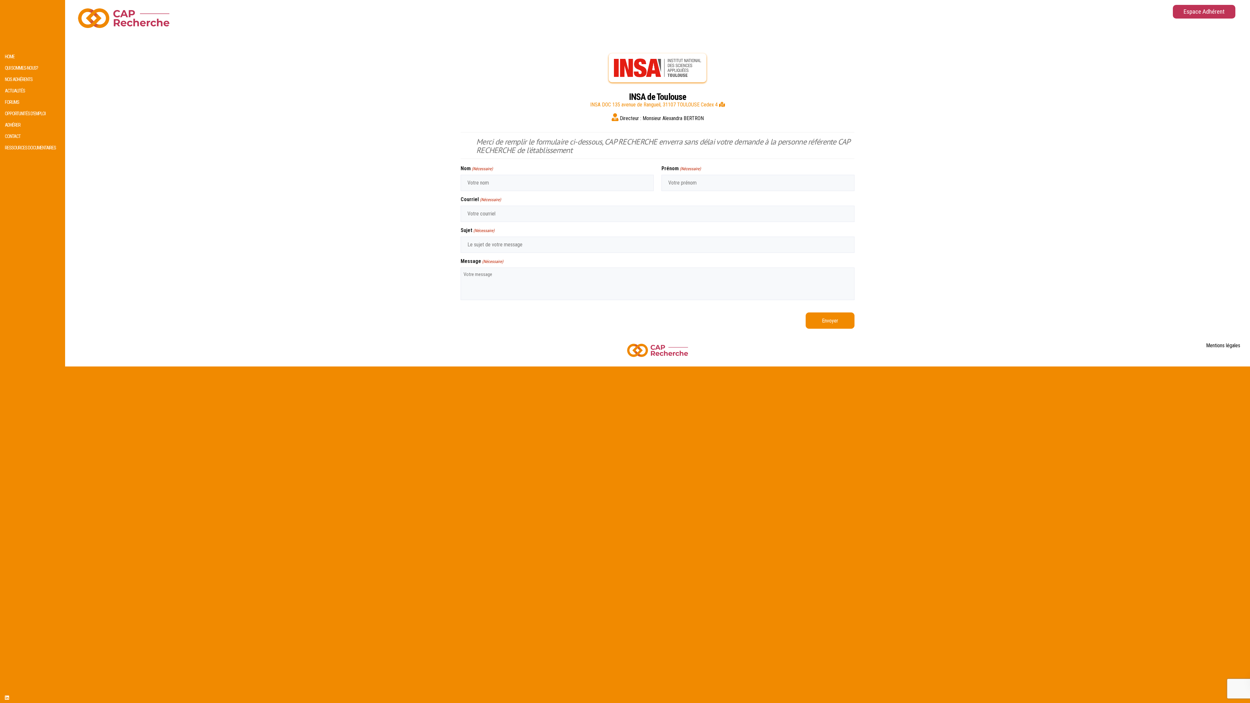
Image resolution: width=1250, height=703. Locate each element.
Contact (13, 136)
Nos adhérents (19, 79)
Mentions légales (1223, 345)
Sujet (477, 230)
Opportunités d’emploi (25, 114)
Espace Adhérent (1204, 11)
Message (482, 261)
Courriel (481, 199)
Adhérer (13, 125)
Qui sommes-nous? (21, 68)
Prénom (681, 168)
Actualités (15, 91)
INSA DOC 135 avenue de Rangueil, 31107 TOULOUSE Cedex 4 (654, 105)
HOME (10, 57)
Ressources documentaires (30, 148)
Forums (12, 102)
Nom (477, 168)
